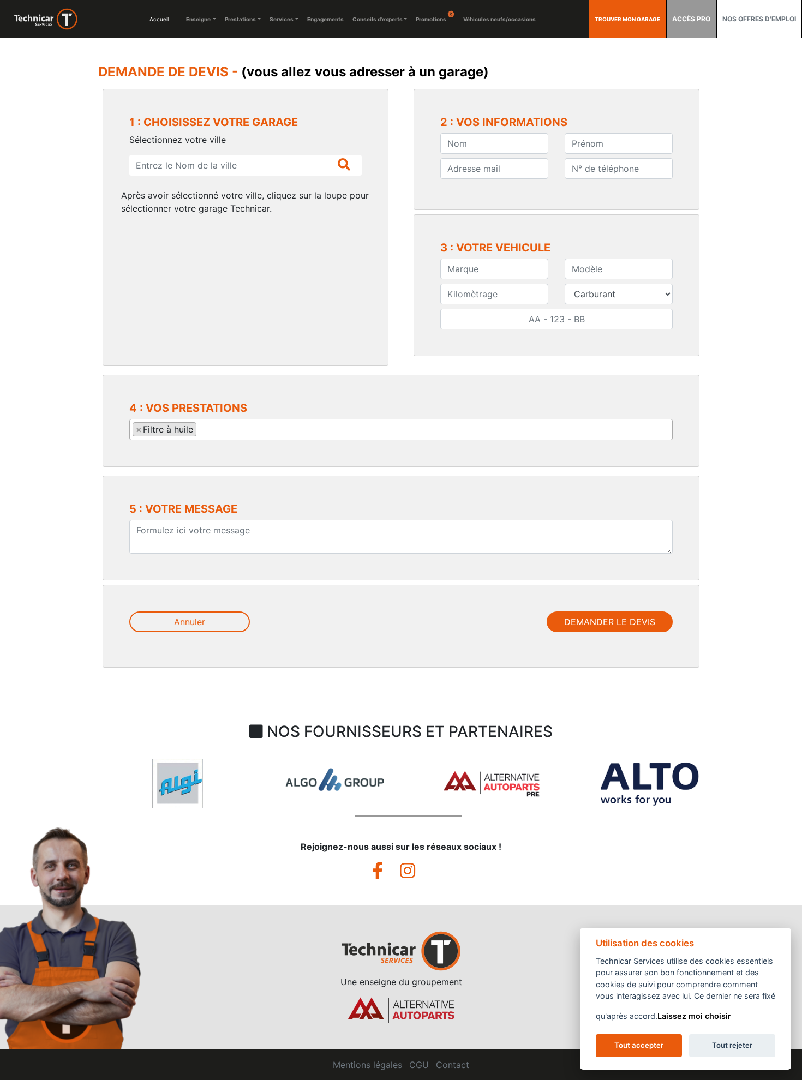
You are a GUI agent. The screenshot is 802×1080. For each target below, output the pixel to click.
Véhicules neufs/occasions (499, 19)
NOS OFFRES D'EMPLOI (759, 19)
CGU (419, 1064)
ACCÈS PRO (691, 19)
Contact (452, 1064)
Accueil (159, 19)
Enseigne (199, 19)
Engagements (325, 19)
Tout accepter (638, 1045)
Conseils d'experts (377, 19)
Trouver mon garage (627, 19)
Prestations (240, 19)
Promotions (431, 19)
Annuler (189, 621)
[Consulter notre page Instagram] (415, 873)
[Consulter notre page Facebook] (386, 873)
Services (282, 19)
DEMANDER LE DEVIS (609, 621)
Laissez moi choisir (694, 1016)
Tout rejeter (732, 1045)
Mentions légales (367, 1064)
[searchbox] (202, 428)
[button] (47, 794)
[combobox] (401, 429)
